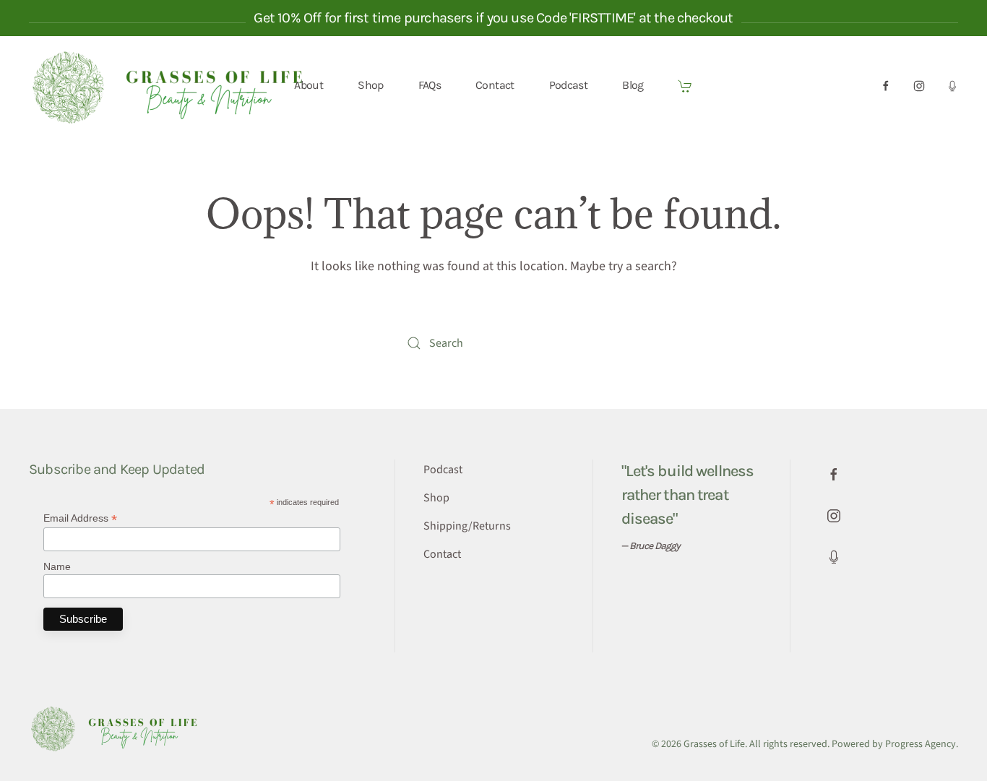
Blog (632, 85)
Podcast (568, 85)
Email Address (80, 518)
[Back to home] (176, 85)
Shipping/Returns (467, 526)
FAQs (429, 85)
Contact (494, 85)
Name (57, 566)
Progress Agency (920, 744)
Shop (370, 85)
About (308, 85)
